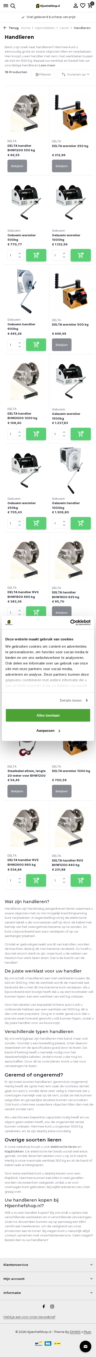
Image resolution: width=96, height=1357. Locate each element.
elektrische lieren (64, 1147)
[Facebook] (44, 1306)
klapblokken (14, 1151)
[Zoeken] (12, 6)
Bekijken (17, 166)
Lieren (64, 28)
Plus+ (87, 1332)
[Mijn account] (75, 5)
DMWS (75, 1332)
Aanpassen (45, 730)
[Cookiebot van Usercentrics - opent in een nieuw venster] (70, 623)
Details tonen (71, 700)
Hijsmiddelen (45, 28)
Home (26, 28)
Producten (16, 72)
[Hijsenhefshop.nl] (48, 6)
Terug (13, 28)
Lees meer (47, 65)
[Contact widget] (85, 1346)
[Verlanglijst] (82, 6)
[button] (20, 252)
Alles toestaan (48, 715)
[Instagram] (52, 1306)
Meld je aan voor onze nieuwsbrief (29, 1317)
